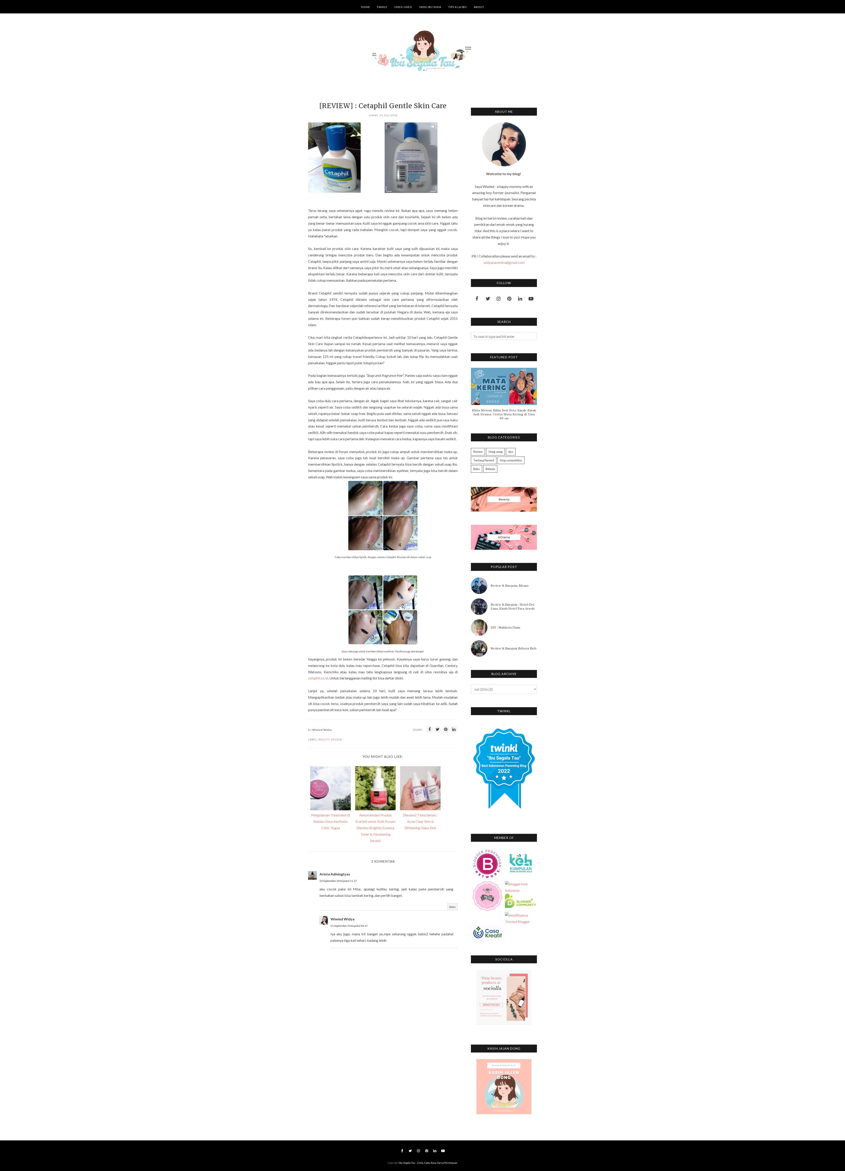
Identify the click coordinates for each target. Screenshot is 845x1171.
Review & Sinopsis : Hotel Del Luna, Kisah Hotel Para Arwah (513, 606)
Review (336, 739)
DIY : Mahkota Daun (505, 627)
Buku (476, 469)
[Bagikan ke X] (437, 729)
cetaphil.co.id (318, 678)
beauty (324, 739)
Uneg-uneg (495, 451)
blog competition (511, 460)
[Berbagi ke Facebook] (429, 729)
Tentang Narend (483, 460)
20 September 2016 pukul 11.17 (338, 880)
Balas (452, 906)
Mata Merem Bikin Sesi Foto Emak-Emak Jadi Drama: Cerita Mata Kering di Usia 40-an (504, 414)
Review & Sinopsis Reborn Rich (513, 648)
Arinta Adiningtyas (335, 874)
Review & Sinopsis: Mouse (510, 586)
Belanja (490, 469)
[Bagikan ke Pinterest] (445, 729)
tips (510, 451)
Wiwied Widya (343, 919)
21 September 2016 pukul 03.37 (349, 925)
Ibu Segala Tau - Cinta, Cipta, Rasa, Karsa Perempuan (428, 1162)
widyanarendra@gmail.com (504, 262)
